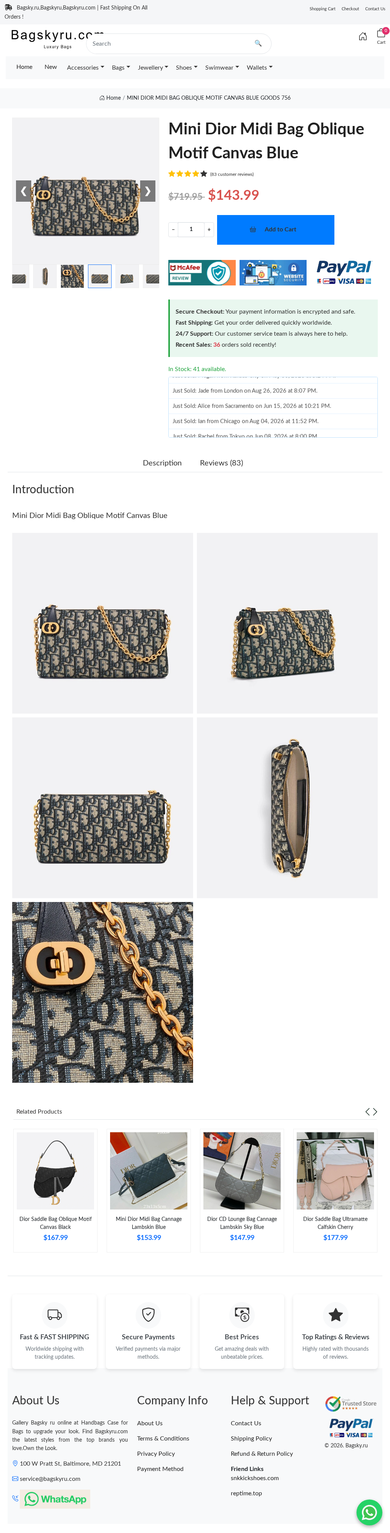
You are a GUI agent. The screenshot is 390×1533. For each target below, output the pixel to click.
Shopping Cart (323, 9)
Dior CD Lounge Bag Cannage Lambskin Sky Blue (242, 1223)
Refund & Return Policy (262, 1454)
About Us (150, 1423)
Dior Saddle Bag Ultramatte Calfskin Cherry (335, 1223)
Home (24, 67)
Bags (118, 68)
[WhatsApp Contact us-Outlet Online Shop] (369, 1512)
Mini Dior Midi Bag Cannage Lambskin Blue (149, 1223)
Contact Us (375, 9)
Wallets (257, 68)
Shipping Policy (251, 1439)
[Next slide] (375, 1112)
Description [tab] (162, 463)
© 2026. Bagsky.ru (346, 1446)
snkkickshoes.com (255, 1478)
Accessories (83, 68)
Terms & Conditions (163, 1439)
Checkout (350, 9)
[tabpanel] (55, 1194)
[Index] (363, 37)
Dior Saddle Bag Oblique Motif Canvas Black (55, 1223)
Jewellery (150, 68)
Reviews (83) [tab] (221, 463)
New (51, 67)
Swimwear (219, 68)
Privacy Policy (156, 1454)
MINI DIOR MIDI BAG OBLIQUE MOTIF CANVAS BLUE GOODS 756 (209, 98)
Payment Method (160, 1469)
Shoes (184, 68)
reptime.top (246, 1493)
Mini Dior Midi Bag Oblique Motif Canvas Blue (90, 515)
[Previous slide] (367, 1112)
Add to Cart (280, 229)
